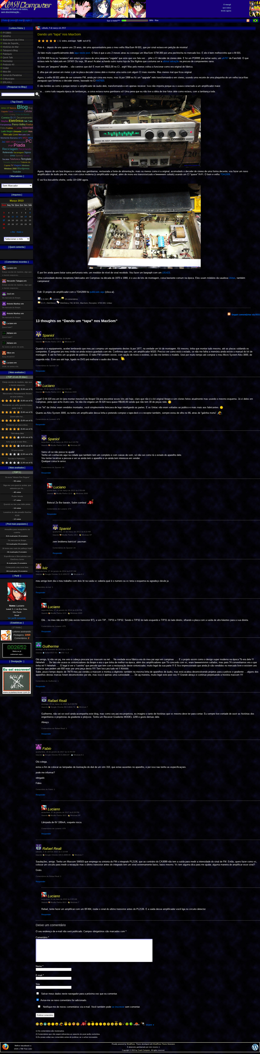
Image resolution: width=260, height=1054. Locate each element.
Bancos (13, 108)
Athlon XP (5, 108)
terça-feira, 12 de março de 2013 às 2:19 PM (59, 442)
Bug (30, 108)
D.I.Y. (43, 303)
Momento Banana (9, 138)
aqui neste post (82, 53)
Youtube (17, 172)
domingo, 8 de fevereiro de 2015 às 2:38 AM (54, 649)
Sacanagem (18, 152)
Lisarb (25, 131)
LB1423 (166, 272)
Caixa (10, 111)
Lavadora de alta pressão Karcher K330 (17, 513)
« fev (12, 232)
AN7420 (100, 80)
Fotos (5, 20)
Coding (12, 114)
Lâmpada (17, 131)
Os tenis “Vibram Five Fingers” (17, 477)
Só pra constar (17, 450)
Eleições (4, 121)
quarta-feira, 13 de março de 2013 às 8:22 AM (72, 532)
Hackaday (7, 61)
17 (4, 220)
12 (13, 217)
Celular (28, 111)
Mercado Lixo (24, 135)
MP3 (20, 138)
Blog (22, 107)
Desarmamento (24, 118)
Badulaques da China (13, 40)
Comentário (42, 937)
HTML (19, 128)
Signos (27, 152)
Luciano (48, 386)
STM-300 (102, 303)
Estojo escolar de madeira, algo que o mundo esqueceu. (17, 383)
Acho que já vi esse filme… (17, 442)
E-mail (20, 20)
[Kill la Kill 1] (255, 16)
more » (150, 1024)
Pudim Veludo (17, 496)
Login (27, 20)
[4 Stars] (51, 41)
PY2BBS (6, 33)
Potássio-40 (8, 64)
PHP (10, 146)
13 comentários (71, 299)
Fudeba (9, 128)
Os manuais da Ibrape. (17, 540)
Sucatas (5, 159)
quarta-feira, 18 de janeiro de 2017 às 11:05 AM (55, 752)
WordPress (131, 1044)
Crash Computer (144, 1050)
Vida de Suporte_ (11, 43)
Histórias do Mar (10, 47)
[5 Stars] (55, 41)
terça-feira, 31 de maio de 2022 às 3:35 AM (59, 899)
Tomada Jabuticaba (11, 162)
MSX (25, 138)
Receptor (93, 303)
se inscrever (118, 1006)
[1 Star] (39, 41)
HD (14, 128)
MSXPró (6, 36)
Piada (19, 145)
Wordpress (23, 168)
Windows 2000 (10, 169)
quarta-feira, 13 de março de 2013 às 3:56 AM (66, 490)
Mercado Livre (10, 134)
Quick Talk (7, 57)
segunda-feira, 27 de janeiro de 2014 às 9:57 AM (56, 571)
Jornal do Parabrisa (12, 75)
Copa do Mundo (22, 114)
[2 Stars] (43, 41)
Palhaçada (20, 142)
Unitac (232, 278)
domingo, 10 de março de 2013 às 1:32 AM (53, 389)
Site (38, 984)
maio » (20, 232)
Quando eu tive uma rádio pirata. (17, 504)
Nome (39, 966)
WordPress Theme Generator (164, 1044)
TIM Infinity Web (17, 433)
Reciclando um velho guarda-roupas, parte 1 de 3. (17, 406)
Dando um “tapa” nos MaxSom (59, 34)
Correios (5, 117)
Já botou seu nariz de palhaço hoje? (17, 548)
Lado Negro (7, 131)
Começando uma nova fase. (17, 567)
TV (12, 165)
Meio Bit (6, 71)
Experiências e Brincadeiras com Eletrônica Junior (17, 557)
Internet (27, 127)
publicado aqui (97, 292)
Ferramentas (5, 125)
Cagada (4, 111)
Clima (6, 114)
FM (71, 303)
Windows (26, 165)
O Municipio (8, 79)
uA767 (225, 58)
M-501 (76, 303)
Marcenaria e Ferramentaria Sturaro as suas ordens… (17, 395)
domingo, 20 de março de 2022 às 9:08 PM (59, 704)
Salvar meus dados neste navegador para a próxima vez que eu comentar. (79, 993)
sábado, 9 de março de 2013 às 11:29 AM (53, 339)
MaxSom (84, 303)
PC (29, 140)
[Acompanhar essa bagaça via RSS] (248, 21)
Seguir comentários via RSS (246, 314)
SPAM (12, 156)
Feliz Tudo (28, 121)
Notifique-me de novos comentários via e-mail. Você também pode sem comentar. (91, 1006)
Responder (40, 371)
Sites (6, 155)
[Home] (26, 7)
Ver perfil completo (17, 618)
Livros (12, 20)
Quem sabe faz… (17, 417)
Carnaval (18, 111)
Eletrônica (51, 303)
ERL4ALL (7, 82)
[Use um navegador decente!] (5, 1049)
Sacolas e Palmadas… (17, 459)
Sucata (27, 156)
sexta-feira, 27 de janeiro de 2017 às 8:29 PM (60, 812)
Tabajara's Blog (10, 50)
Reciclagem (10, 149)
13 (17, 217)
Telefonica (15, 159)
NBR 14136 (11, 142)
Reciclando (24, 149)
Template (26, 158)
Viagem (17, 165)
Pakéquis (7, 54)
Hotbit (5, 68)
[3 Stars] (47, 41)
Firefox (29, 124)
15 (26, 217)
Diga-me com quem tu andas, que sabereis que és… (17, 486)
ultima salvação (171, 61)
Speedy (19, 155)
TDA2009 (225, 174)
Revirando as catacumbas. (17, 425)
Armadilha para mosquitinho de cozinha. (17, 530)
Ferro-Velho (18, 124)
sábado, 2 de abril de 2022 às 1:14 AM (52, 852)
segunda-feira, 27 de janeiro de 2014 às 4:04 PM (61, 610)
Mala (30, 131)
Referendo (8, 152)
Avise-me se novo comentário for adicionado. (64, 1000)
